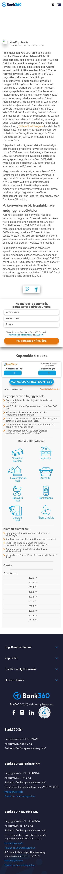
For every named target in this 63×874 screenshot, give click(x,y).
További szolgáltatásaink (20, 669)
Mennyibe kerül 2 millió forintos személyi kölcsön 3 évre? (31, 556)
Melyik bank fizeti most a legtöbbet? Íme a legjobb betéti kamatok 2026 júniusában (31, 419)
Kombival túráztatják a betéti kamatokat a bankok (31, 539)
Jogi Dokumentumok (18, 647)
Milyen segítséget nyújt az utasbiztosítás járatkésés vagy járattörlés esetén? (26, 432)
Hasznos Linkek (14, 680)
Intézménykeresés (14, 791)
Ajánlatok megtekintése (31, 381)
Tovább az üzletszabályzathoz (20, 796)
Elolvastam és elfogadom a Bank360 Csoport (26, 332)
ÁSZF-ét (39, 335)
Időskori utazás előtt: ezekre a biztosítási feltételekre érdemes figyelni (26, 413)
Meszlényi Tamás (18, 42)
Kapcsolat (11, 658)
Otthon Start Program (31, 126)
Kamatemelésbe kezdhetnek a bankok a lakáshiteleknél (26, 550)
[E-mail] (28, 289)
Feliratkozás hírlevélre (31, 340)
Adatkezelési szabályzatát (20, 335)
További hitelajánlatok (49, 389)
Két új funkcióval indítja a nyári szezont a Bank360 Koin (31, 407)
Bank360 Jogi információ (14, 389)
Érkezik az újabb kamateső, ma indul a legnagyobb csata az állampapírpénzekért (27, 544)
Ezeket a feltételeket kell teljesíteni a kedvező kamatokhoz (29, 401)
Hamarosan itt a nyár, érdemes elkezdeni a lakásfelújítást (27, 534)
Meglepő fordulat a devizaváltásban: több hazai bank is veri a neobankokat (30, 426)
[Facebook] (36, 289)
